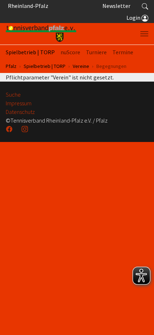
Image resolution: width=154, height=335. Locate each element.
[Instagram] (25, 129)
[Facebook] (10, 129)
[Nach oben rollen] (139, 320)
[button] (145, 6)
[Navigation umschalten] (144, 34)
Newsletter (116, 5)
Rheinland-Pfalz (27, 5)
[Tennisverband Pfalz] (41, 34)
